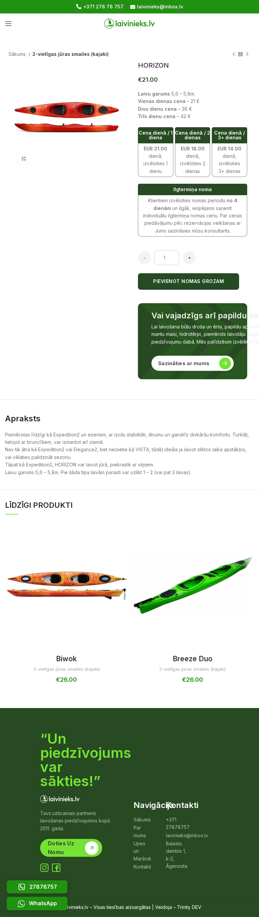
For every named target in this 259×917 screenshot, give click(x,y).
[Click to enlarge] (23, 158)
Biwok (66, 659)
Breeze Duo (192, 659)
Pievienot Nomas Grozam (188, 281)
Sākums (17, 54)
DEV (196, 907)
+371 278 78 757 (103, 6)
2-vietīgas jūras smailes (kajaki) (70, 54)
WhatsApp (43, 903)
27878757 (43, 886)
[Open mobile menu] (8, 23)
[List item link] (142, 819)
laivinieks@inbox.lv (160, 6)
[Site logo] (129, 23)
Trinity (184, 907)
